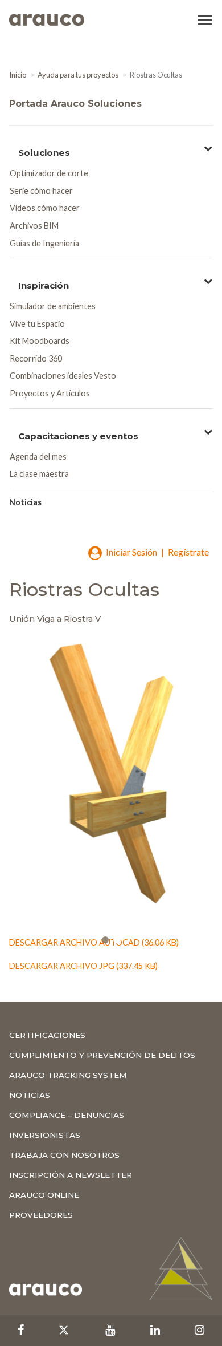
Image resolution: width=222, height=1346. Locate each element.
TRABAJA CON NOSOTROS (64, 1154)
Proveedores (41, 1214)
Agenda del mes (38, 456)
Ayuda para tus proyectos (78, 74)
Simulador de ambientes (53, 306)
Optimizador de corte (49, 173)
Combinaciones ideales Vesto (63, 375)
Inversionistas (44, 1135)
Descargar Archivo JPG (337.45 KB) (83, 966)
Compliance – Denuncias (66, 1115)
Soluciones (44, 151)
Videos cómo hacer (45, 208)
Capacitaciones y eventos (78, 435)
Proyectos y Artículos (50, 393)
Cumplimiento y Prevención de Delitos (102, 1055)
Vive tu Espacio (37, 324)
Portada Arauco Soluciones (75, 103)
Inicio (17, 74)
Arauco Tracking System (68, 1075)
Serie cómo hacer (41, 191)
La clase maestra (39, 474)
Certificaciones (47, 1035)
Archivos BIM (34, 225)
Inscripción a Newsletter (70, 1174)
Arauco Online (44, 1194)
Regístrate (188, 551)
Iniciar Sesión (131, 551)
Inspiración (43, 284)
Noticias (25, 502)
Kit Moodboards (39, 341)
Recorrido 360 (36, 358)
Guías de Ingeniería (44, 243)
